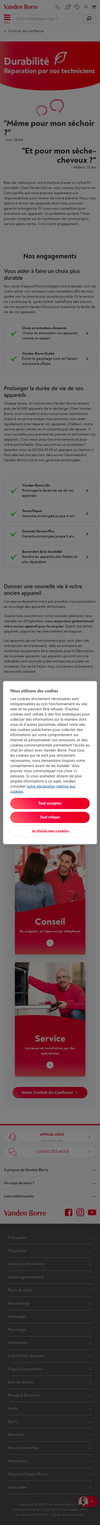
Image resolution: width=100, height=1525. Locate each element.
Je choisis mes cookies (50, 831)
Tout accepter (50, 803)
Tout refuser (50, 817)
